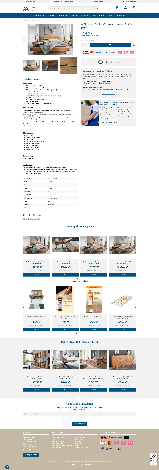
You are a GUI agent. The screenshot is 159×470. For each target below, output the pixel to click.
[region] (51, 48)
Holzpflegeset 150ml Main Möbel (37, 317)
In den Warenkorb (111, 45)
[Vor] (135, 253)
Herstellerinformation (32, 215)
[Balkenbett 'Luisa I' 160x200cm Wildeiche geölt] (50, 39)
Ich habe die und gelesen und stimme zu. (80, 419)
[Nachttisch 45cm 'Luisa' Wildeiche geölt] (65, 244)
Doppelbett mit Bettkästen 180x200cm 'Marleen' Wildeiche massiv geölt (93, 378)
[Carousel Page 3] (81, 278)
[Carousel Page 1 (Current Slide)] (77, 278)
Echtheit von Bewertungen (59, 437)
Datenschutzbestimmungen (80, 419)
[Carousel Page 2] (79, 278)
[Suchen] (97, 8)
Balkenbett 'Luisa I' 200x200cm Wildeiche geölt (93, 262)
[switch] (153, 464)
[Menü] (156, 454)
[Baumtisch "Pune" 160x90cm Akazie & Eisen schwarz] (65, 359)
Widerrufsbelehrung (58, 441)
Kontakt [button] (26, 433)
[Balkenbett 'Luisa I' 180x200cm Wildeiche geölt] (36, 244)
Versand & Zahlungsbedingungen (62, 445)
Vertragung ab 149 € (99, 1)
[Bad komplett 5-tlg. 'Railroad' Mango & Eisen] (36, 359)
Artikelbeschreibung (31, 79)
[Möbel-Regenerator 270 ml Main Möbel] (65, 299)
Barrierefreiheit (79, 443)
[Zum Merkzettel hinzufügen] (134, 45)
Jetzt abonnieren (79, 423)
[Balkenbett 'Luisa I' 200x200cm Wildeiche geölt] (93, 244)
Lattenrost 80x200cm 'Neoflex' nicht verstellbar (122, 317)
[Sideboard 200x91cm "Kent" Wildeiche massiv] (122, 359)
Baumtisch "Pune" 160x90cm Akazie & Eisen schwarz (65, 377)
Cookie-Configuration (81, 447)
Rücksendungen (80, 437)
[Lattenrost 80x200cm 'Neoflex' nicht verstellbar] (122, 299)
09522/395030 (90, 83)
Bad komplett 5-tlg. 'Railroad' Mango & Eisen (37, 377)
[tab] (31, 65)
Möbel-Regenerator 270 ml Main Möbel (65, 317)
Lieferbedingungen (57, 443)
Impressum (78, 441)
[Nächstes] (76, 39)
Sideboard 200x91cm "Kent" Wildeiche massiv (122, 377)
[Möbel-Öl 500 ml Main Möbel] (93, 299)
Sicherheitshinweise (31, 219)
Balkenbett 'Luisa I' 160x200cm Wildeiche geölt (122, 262)
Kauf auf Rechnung (30, 1)
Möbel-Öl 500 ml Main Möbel (94, 317)
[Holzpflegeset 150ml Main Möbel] (36, 299)
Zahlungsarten (56, 447)
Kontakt (77, 445)
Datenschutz (79, 439)
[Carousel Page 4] (82, 333)
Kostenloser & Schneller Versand (64, 1)
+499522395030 (28, 444)
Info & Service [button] (58, 433)
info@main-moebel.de (29, 446)
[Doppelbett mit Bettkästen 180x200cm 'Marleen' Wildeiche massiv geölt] (93, 359)
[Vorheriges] (24, 39)
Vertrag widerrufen (31, 455)
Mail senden (106, 83)
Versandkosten (94, 35)
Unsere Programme (130, 1)
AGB (71, 419)
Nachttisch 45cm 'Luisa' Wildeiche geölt (65, 262)
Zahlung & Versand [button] (108, 433)
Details (36, 274)
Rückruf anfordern (108, 94)
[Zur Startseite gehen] (29, 8)
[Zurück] (23, 253)
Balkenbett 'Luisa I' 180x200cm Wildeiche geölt (36, 262)
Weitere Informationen (109, 122)
